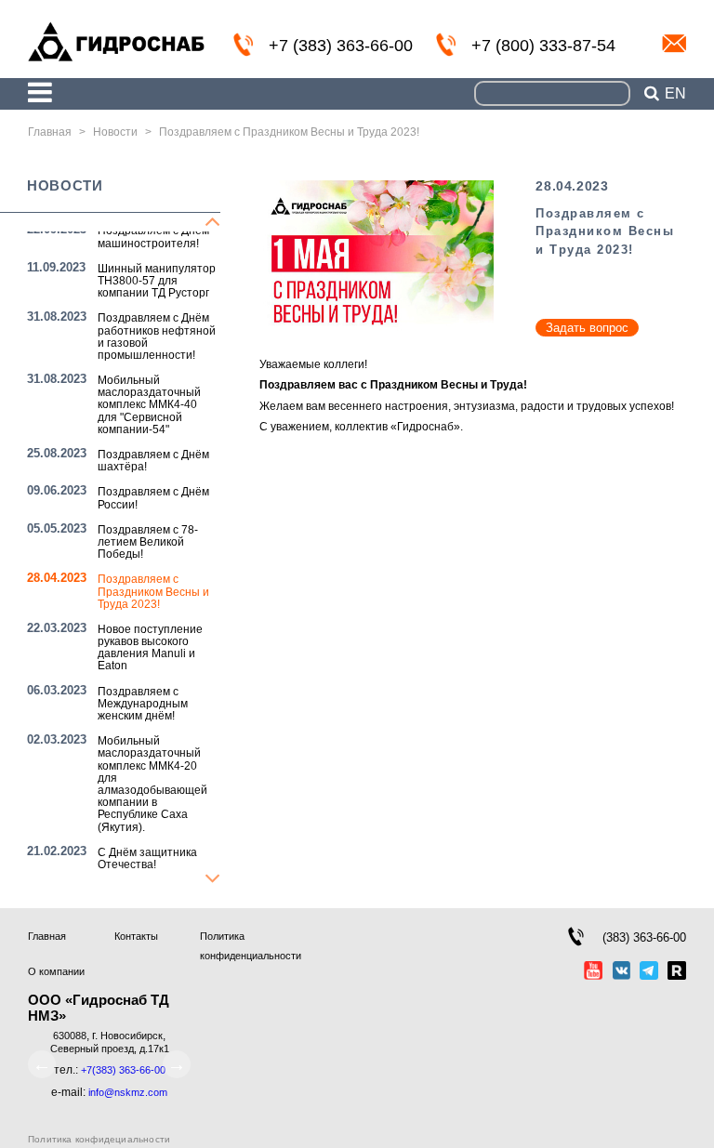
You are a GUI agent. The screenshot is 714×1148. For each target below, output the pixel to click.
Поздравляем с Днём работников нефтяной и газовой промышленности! (157, 336)
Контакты (136, 936)
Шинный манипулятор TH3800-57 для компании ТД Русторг (157, 280)
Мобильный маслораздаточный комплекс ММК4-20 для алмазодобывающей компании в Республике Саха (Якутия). (152, 783)
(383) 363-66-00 (644, 937)
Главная (47, 936)
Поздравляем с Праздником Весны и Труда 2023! (153, 591)
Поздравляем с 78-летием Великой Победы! (148, 542)
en (675, 93)
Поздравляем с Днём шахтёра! (153, 460)
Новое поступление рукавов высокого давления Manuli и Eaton (150, 648)
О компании (56, 971)
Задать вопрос (587, 328)
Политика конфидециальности (99, 1139)
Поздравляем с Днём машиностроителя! (153, 236)
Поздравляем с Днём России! (153, 497)
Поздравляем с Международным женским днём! (143, 703)
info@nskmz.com (674, 43)
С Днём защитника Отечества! (147, 858)
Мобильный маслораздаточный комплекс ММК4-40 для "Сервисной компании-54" (149, 405)
